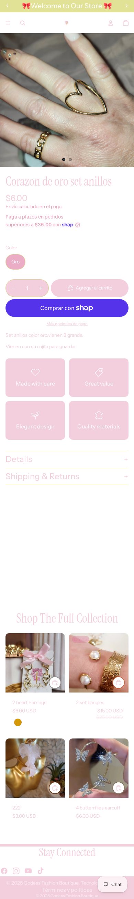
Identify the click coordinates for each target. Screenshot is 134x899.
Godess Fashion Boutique (51, 883)
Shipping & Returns (42, 476)
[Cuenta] (110, 23)
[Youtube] (28, 871)
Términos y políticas (67, 889)
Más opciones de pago (67, 323)
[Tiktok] (40, 871)
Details (18, 459)
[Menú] (8, 23)
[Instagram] (16, 871)
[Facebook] (4, 871)
